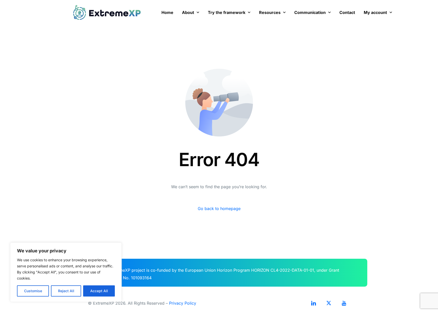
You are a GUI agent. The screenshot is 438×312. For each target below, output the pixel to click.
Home (167, 12)
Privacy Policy (182, 303)
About (188, 12)
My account (375, 12)
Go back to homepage (219, 208)
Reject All (66, 291)
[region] (66, 272)
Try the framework (226, 12)
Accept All (99, 291)
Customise (33, 291)
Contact (347, 12)
